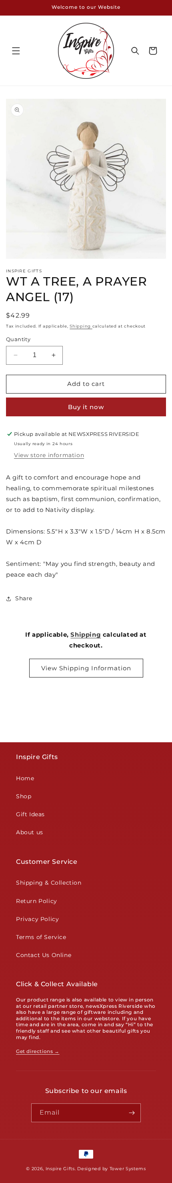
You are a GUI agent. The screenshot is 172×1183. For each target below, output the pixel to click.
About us (29, 832)
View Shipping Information (86, 668)
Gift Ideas (30, 814)
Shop (23, 796)
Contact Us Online (43, 955)
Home (25, 778)
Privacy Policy (37, 919)
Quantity (18, 339)
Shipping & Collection (49, 882)
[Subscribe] (131, 1112)
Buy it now (86, 407)
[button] (16, 51)
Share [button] (23, 598)
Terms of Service (41, 937)
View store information (49, 455)
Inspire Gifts (60, 1168)
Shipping (81, 326)
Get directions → (38, 1051)
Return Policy (36, 901)
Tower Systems (128, 1168)
